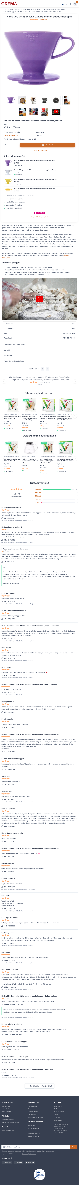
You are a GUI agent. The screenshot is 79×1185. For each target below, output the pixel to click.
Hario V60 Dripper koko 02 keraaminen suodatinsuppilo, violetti (34, 160)
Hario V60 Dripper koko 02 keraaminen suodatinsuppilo (43, 12)
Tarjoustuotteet (59, 1112)
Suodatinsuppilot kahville (13, 12)
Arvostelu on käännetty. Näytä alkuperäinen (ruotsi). (17, 520)
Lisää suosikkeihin (40, 150)
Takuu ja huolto (6, 1112)
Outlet (56, 1114)
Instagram (8, 1162)
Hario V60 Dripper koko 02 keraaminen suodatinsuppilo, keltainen (35, 179)
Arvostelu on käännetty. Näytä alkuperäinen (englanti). (18, 641)
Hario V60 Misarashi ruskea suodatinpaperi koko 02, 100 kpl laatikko (65, 418)
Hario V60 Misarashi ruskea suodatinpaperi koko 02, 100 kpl (29, 418)
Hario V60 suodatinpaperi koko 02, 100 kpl (12, 417)
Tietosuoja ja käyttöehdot (29, 1154)
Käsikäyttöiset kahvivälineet (32, 9)
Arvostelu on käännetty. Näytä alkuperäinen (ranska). (17, 695)
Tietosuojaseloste (33, 1109)
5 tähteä (38, 489)
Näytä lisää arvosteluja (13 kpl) (40, 1086)
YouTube (19, 1162)
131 (44, 20)
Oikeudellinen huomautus (35, 1117)
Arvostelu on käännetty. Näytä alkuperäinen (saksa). (17, 604)
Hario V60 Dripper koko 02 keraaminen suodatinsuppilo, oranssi (34, 188)
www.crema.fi (32, 1125)
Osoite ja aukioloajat (8, 1130)
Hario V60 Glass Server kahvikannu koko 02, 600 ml (30, 460)
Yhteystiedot (6, 1106)
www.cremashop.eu (34, 1128)
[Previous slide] (4, 381)
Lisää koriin (49, 145)
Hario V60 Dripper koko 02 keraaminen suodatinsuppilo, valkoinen (35, 170)
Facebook (31, 1162)
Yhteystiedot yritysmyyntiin (10, 1122)
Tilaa (73, 1147)
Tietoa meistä (32, 1114)
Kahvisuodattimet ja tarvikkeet (54, 9)
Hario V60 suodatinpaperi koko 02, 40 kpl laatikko (48, 417)
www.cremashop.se (34, 1131)
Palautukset (5, 1109)
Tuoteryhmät (58, 1106)
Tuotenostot (57, 1120)
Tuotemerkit (57, 1109)
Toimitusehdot (32, 1106)
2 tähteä (38, 499)
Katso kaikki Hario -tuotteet (39, 217)
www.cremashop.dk (34, 1134)
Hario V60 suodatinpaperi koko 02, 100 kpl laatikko (65, 460)
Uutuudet (57, 1117)
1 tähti (37, 502)
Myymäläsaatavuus (11, 135)
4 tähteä (38, 493)
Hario (73, 324)
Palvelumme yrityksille (8, 1120)
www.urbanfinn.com (34, 1136)
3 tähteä (38, 496)
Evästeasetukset (33, 1112)
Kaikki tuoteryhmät (13, 9)
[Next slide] (75, 381)
